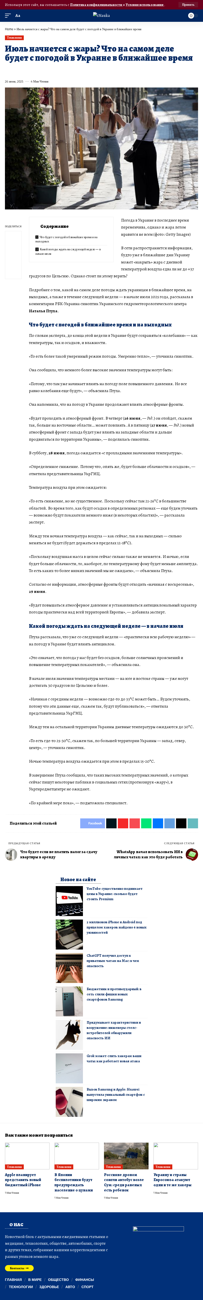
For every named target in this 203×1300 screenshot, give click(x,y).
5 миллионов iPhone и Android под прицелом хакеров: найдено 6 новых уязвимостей (117, 927)
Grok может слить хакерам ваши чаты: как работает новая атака (114, 1058)
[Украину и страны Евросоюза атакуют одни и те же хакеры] (175, 1156)
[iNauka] (101, 15)
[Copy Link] (107, 70)
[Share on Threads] (98, 70)
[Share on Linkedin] (53, 70)
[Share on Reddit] (71, 70)
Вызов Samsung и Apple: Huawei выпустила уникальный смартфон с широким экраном (116, 1094)
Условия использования (145, 4)
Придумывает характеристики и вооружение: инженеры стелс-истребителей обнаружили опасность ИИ (114, 1030)
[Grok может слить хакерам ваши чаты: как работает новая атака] (69, 1068)
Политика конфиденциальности (96, 4)
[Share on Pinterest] (35, 70)
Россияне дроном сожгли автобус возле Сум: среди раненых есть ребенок (124, 1182)
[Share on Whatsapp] (44, 70)
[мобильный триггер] (9, 15)
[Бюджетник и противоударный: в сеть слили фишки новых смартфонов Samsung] (69, 1001)
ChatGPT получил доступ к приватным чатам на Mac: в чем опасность (113, 960)
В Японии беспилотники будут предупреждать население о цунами (73, 1182)
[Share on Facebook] (8, 70)
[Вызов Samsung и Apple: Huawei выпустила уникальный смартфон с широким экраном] (69, 1102)
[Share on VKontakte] (80, 70)
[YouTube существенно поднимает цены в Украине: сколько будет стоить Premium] (69, 901)
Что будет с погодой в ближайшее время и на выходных (66, 239)
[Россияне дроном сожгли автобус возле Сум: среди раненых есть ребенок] (126, 1156)
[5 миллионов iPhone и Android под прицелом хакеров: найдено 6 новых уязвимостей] (69, 935)
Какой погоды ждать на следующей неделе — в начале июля (68, 251)
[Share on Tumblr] (62, 70)
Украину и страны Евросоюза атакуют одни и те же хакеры (172, 1180)
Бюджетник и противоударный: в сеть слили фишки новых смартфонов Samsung (114, 994)
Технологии (14, 37)
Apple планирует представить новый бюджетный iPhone (23, 1180)
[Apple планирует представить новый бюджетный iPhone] (27, 1156)
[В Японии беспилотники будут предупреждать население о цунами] (76, 1156)
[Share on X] (17, 70)
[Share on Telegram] (89, 70)
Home (9, 29)
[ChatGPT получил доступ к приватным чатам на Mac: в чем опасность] (69, 968)
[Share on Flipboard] (26, 70)
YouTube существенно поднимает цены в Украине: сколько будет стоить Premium (115, 893)
